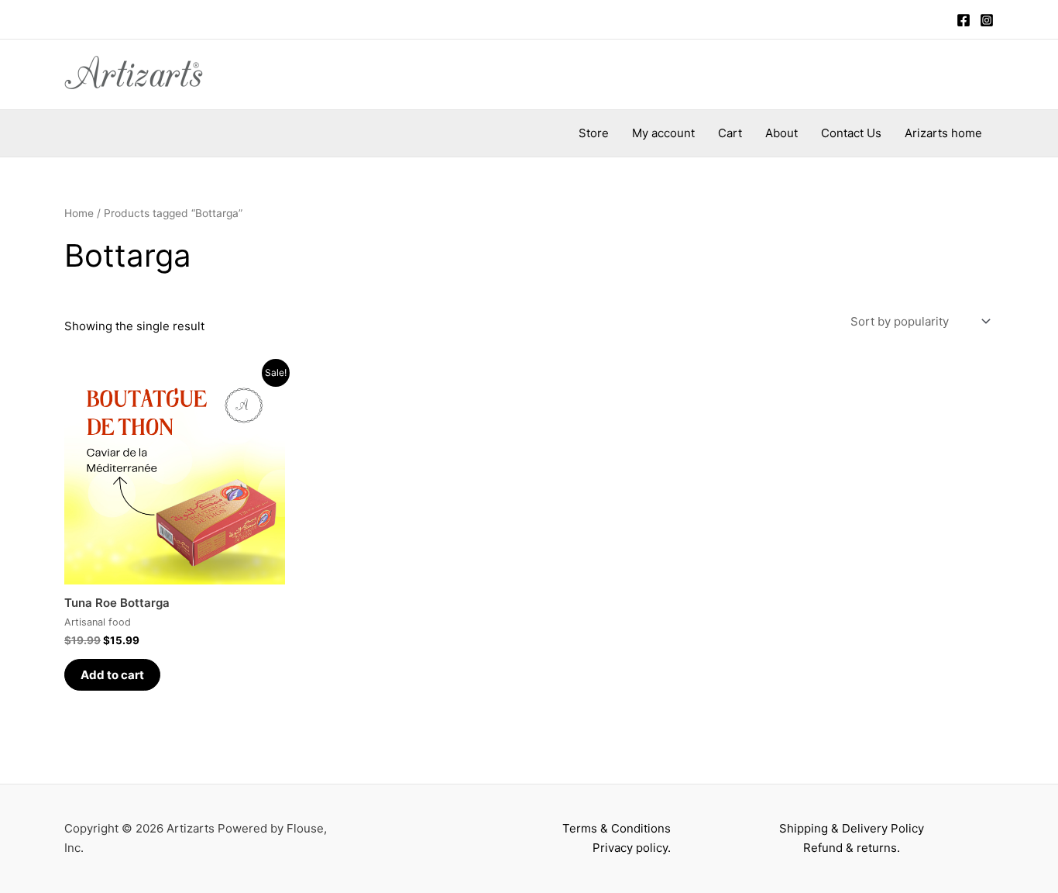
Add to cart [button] (112, 674)
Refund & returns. (851, 847)
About (781, 133)
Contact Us (851, 133)
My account (663, 133)
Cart (730, 133)
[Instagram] (987, 20)
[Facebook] (963, 20)
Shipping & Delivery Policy (851, 828)
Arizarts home (943, 133)
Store (594, 133)
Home (79, 213)
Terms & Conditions (616, 828)
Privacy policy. (632, 847)
